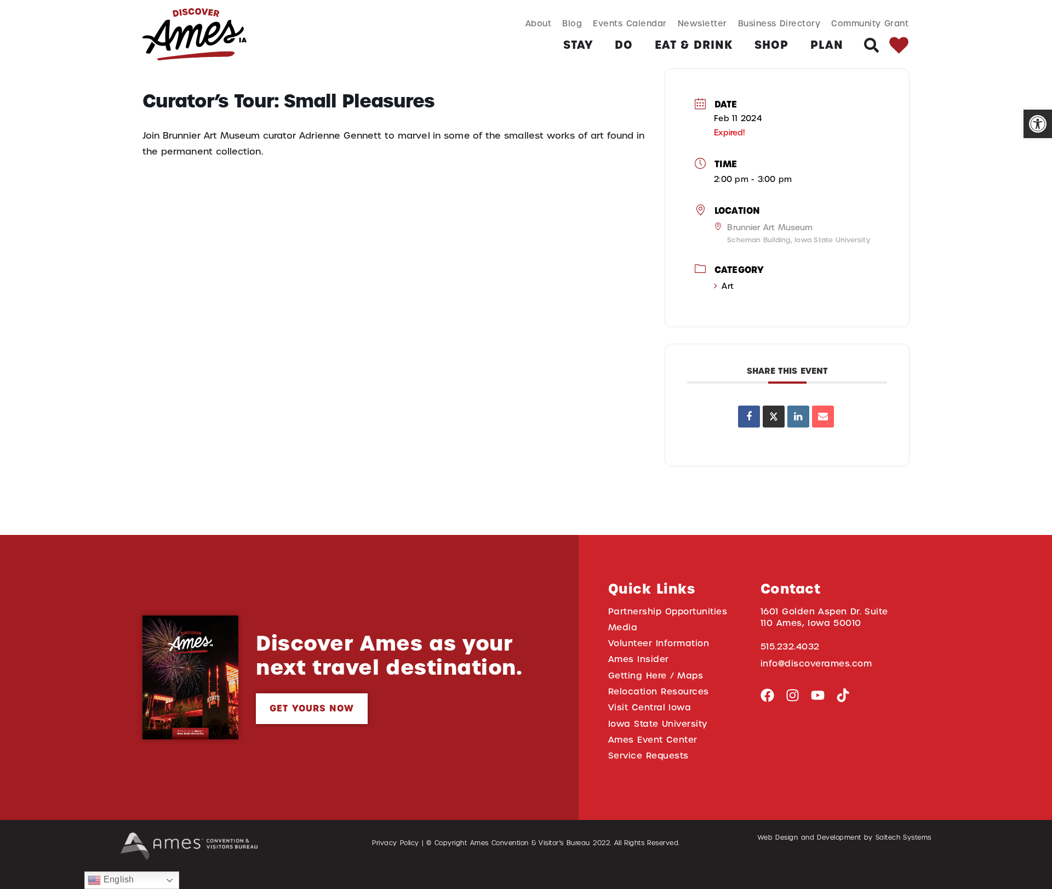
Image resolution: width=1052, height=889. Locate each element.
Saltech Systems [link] (903, 837)
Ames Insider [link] (638, 659)
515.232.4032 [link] (790, 646)
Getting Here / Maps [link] (655, 675)
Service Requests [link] (648, 755)
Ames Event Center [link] (652, 739)
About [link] (538, 23)
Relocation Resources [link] (658, 691)
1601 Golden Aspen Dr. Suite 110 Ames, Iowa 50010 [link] (824, 617)
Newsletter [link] (702, 23)
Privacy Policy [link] (395, 843)
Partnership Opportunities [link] (667, 611)
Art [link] (727, 286)
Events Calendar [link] (629, 23)
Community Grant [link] (869, 23)
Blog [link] (572, 23)
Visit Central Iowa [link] (649, 707)
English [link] (117, 879)
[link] (1038, 124)
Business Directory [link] (779, 23)
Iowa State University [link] (657, 724)
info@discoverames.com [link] (816, 663)
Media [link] (623, 627)
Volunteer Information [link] (658, 643)
